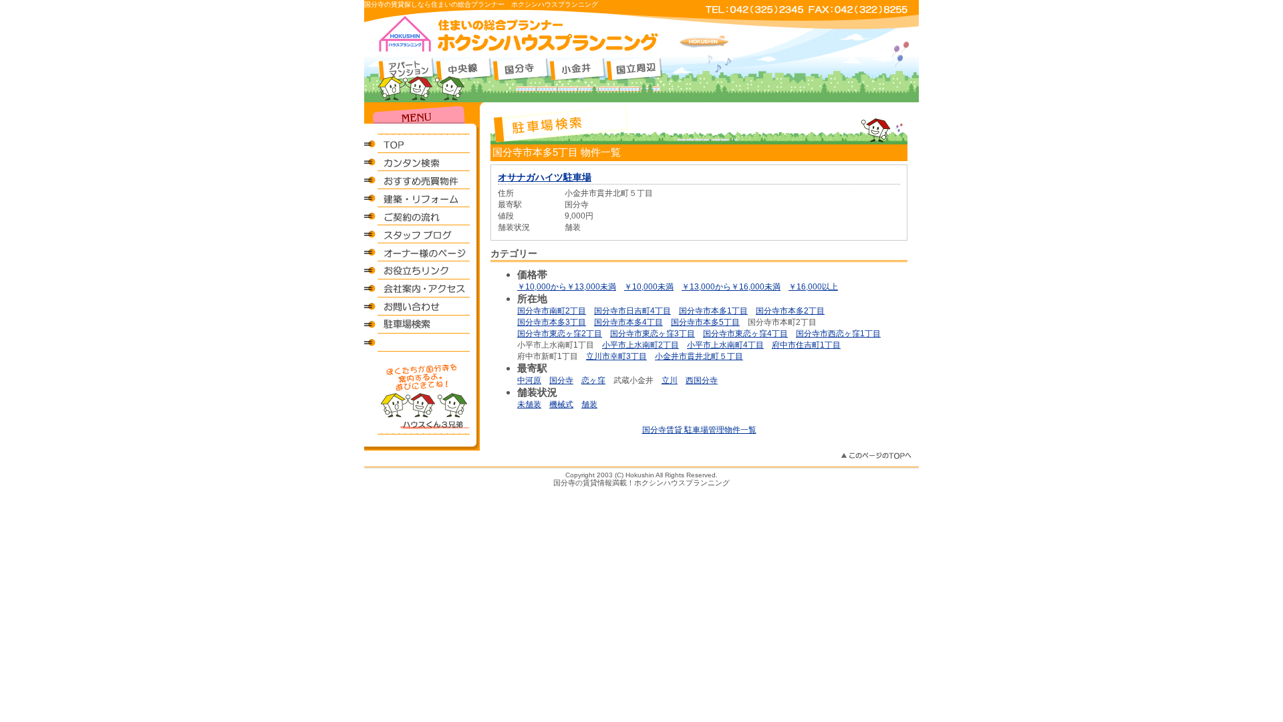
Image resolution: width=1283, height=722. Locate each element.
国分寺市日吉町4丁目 (632, 311)
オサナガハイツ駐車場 (544, 177)
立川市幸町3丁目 (616, 356)
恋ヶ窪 (593, 380)
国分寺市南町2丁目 (551, 311)
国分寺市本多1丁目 (713, 311)
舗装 (589, 404)
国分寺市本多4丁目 (628, 322)
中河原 (529, 380)
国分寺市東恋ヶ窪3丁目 (652, 333)
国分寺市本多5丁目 (705, 322)
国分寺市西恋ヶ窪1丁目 (838, 333)
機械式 (561, 404)
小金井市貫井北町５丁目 (699, 356)
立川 (670, 380)
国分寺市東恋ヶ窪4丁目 (745, 333)
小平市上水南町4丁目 (725, 345)
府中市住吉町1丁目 (806, 345)
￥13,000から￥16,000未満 (731, 286)
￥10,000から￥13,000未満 (566, 286)
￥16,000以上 (813, 286)
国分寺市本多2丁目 (790, 311)
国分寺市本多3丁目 (551, 322)
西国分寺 (702, 380)
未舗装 (529, 404)
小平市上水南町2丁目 (640, 345)
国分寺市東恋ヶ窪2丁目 (559, 333)
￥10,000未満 (649, 286)
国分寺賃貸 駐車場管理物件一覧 (699, 430)
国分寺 (561, 380)
